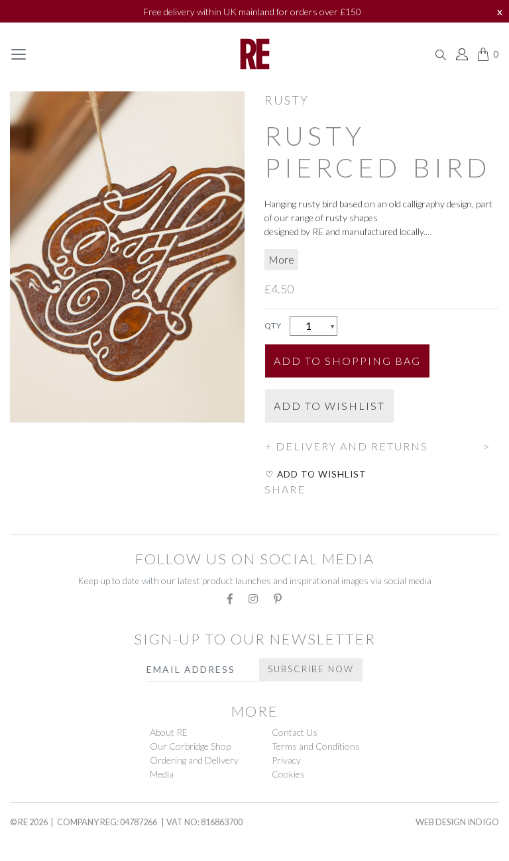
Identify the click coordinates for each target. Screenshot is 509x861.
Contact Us (294, 732)
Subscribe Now (311, 669)
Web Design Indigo (457, 822)
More (281, 259)
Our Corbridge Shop (190, 746)
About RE (169, 732)
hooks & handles (62, 836)
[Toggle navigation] (19, 54)
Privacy (286, 760)
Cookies (288, 774)
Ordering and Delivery (194, 760)
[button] (381, 444)
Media (162, 774)
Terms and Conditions (316, 746)
